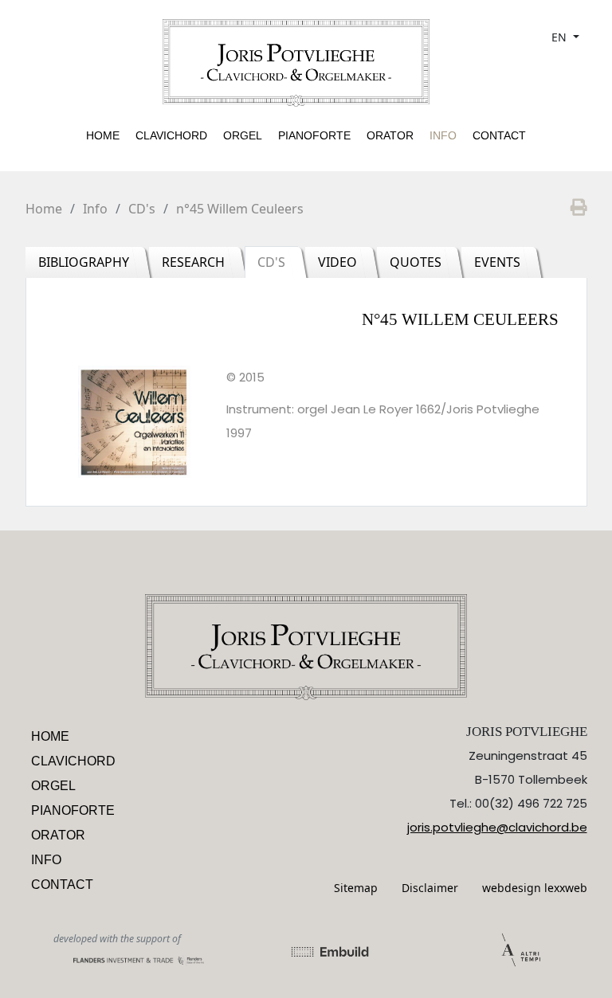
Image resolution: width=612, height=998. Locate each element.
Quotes (415, 262)
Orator (390, 135)
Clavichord (171, 135)
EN (560, 37)
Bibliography (83, 262)
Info (443, 135)
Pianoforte (314, 135)
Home (103, 135)
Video (337, 262)
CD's (141, 208)
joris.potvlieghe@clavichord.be (497, 827)
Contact (499, 135)
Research (193, 262)
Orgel (242, 135)
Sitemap (356, 887)
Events (497, 262)
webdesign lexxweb (534, 887)
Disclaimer (430, 887)
